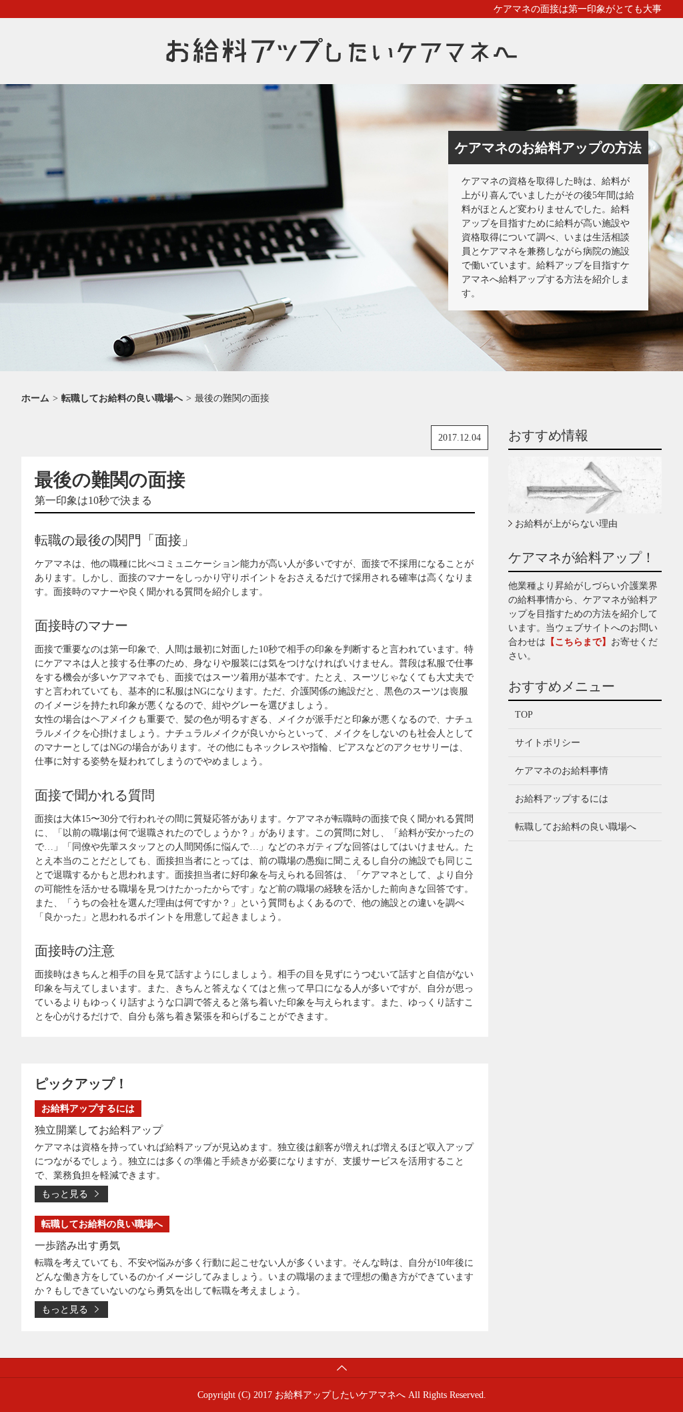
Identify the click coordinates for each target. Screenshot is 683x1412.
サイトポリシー (547, 743)
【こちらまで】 (578, 642)
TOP (524, 715)
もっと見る (64, 1194)
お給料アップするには (561, 799)
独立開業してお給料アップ (99, 1130)
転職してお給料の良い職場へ (575, 827)
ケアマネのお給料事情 (561, 771)
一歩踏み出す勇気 (77, 1245)
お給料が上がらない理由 (566, 524)
